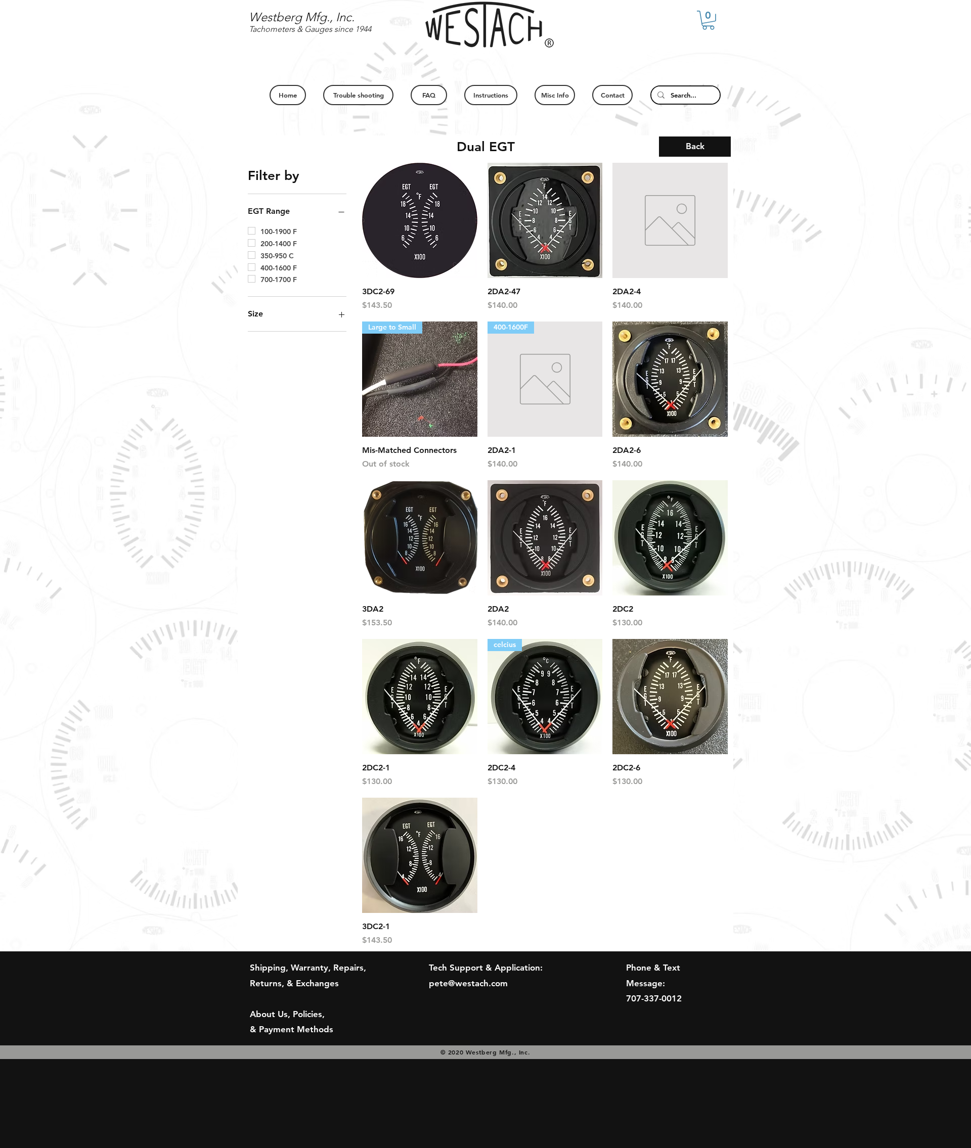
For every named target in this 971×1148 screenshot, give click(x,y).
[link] (708, 20)
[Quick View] (419, 220)
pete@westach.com (468, 983)
